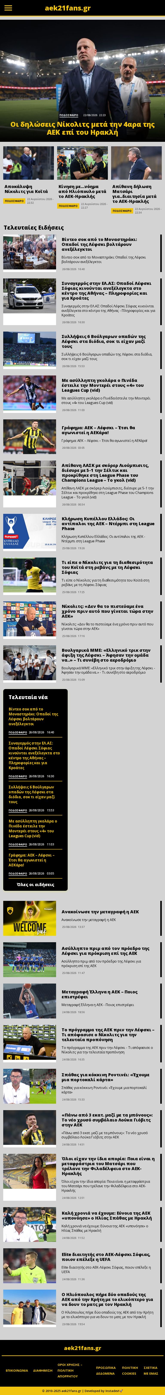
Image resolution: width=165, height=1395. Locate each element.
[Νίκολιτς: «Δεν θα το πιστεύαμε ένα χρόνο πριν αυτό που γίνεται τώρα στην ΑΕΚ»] (29, 618)
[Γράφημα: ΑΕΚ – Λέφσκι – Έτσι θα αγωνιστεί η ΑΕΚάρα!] (29, 436)
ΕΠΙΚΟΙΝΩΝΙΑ (17, 1370)
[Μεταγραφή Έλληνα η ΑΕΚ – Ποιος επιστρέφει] (29, 1001)
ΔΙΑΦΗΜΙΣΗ (42, 1370)
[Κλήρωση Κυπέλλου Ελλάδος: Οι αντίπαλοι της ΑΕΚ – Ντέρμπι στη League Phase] (29, 531)
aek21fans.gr (82, 1348)
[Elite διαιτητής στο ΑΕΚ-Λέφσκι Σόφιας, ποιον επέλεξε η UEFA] (29, 1265)
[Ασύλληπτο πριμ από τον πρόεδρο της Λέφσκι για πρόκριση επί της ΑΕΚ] (29, 959)
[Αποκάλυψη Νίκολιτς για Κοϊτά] (28, 163)
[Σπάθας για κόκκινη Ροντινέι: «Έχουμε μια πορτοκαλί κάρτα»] (29, 1086)
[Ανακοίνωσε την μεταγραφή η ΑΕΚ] (29, 918)
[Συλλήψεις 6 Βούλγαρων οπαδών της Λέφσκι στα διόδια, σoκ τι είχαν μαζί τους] (29, 349)
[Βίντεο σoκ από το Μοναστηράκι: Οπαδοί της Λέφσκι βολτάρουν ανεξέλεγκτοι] (29, 252)
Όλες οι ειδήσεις (35, 884)
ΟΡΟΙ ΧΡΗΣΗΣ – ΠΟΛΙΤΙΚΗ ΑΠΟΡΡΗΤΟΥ (70, 1370)
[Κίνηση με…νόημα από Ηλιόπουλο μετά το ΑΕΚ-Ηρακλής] (82, 163)
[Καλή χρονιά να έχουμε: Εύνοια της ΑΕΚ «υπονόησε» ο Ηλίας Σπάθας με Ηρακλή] (29, 1224)
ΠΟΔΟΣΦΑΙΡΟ (14, 201)
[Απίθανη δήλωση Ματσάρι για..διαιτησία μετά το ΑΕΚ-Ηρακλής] (136, 163)
